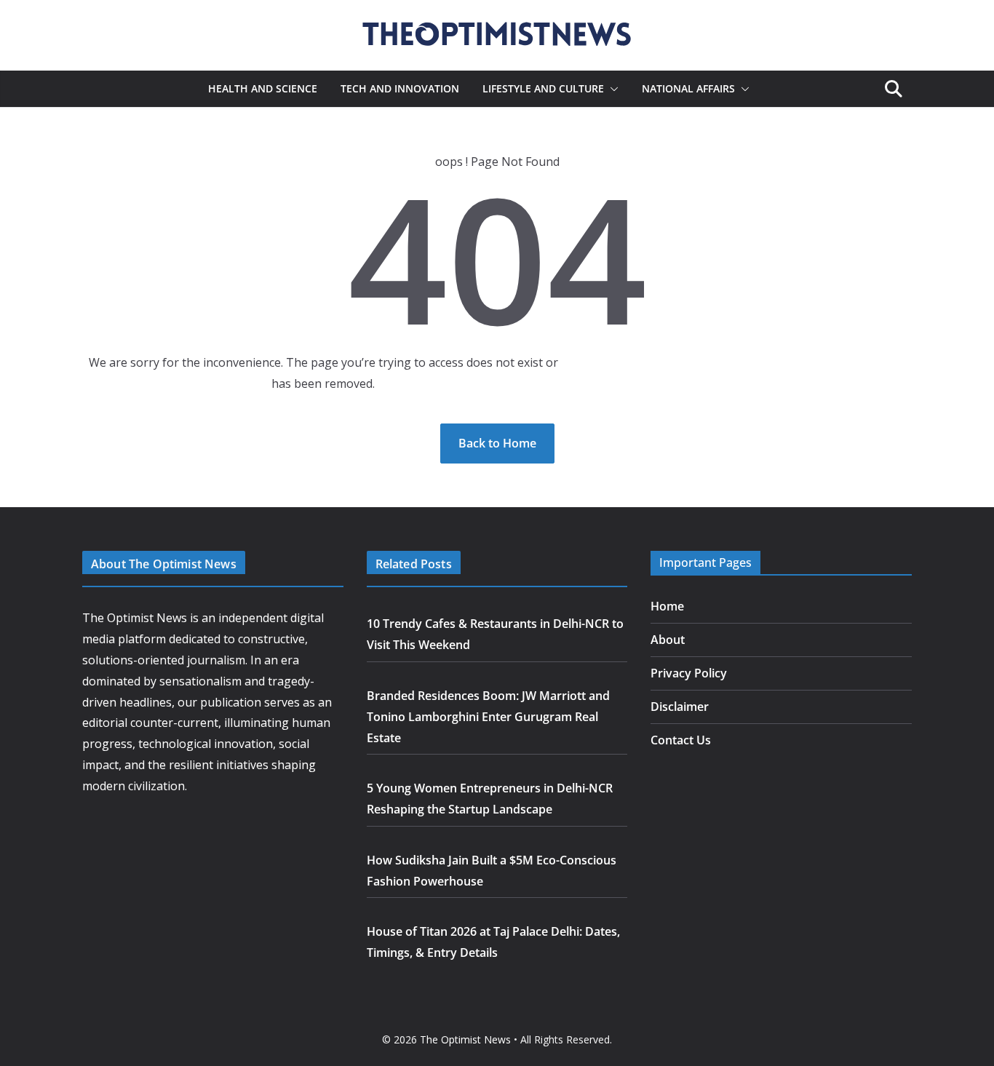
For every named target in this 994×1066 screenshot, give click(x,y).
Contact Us (681, 740)
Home (667, 606)
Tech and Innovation (400, 88)
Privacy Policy (689, 673)
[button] (611, 89)
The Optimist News (465, 1039)
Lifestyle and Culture (543, 88)
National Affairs (688, 88)
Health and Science (262, 88)
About (668, 640)
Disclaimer (680, 707)
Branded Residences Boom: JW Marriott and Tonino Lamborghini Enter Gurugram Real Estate (488, 717)
